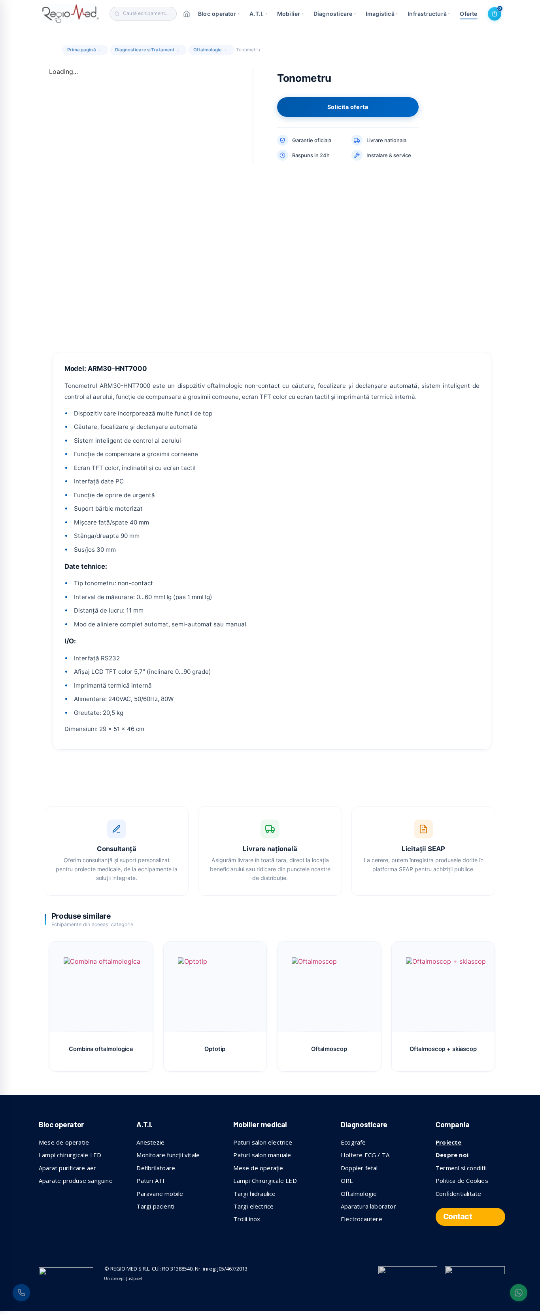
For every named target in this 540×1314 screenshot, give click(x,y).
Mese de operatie (64, 1142)
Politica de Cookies (462, 1180)
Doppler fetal (359, 1168)
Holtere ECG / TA (365, 1155)
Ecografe (353, 1142)
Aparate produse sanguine (76, 1180)
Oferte (468, 13)
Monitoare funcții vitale (168, 1155)
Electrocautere (361, 1219)
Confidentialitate (458, 1193)
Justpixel (134, 1278)
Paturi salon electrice (262, 1142)
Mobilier (290, 13)
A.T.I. (258, 13)
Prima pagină (81, 50)
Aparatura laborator (368, 1206)
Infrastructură (429, 13)
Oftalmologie (207, 50)
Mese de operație (258, 1168)
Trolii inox (246, 1219)
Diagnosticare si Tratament (145, 50)
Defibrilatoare (155, 1168)
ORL (347, 1180)
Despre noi (452, 1155)
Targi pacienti (155, 1206)
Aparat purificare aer (67, 1168)
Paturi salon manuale (262, 1155)
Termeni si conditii (461, 1168)
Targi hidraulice (254, 1193)
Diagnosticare (334, 13)
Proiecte (449, 1142)
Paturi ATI (150, 1180)
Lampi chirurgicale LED (70, 1155)
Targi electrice (253, 1206)
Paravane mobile (159, 1193)
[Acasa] (186, 13)
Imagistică (382, 13)
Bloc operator (219, 13)
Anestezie (150, 1142)
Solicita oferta (347, 106)
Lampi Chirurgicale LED (264, 1180)
